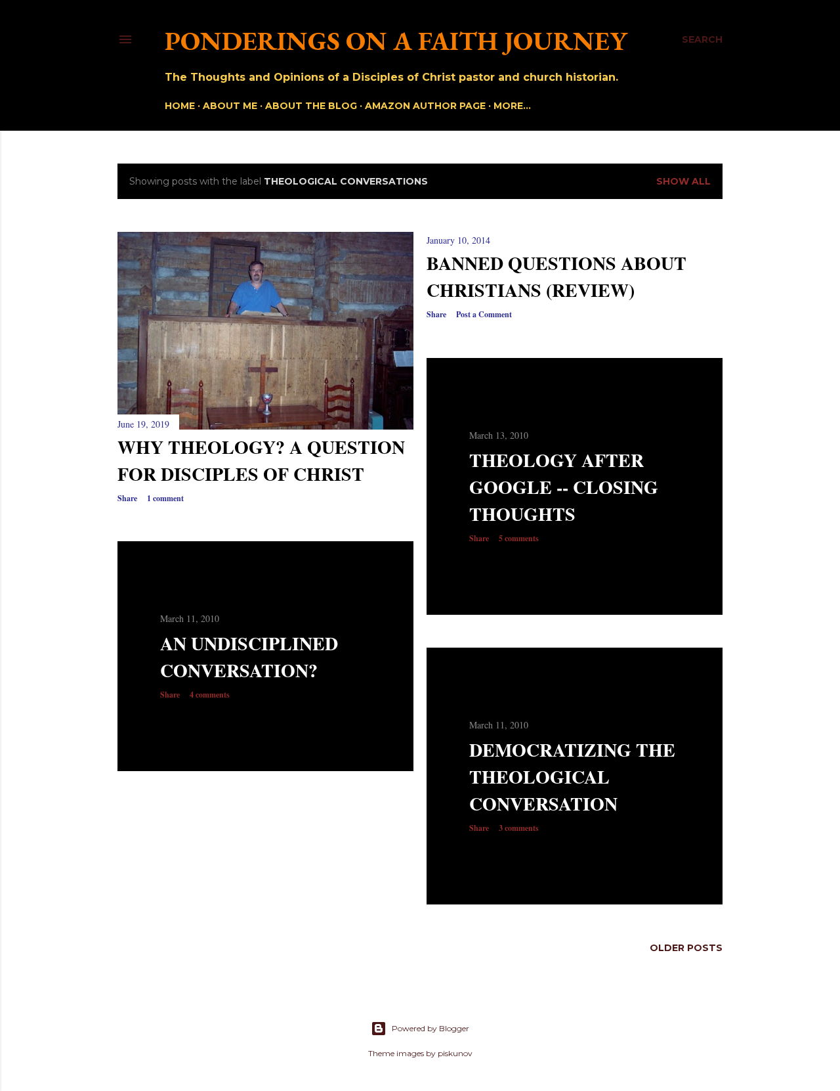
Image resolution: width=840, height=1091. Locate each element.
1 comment (165, 498)
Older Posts (686, 948)
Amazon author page (425, 106)
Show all (683, 181)
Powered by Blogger (430, 1028)
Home (180, 106)
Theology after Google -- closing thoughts (563, 487)
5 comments (519, 538)
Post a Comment (484, 314)
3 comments (519, 828)
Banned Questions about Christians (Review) (556, 276)
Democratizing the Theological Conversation (572, 776)
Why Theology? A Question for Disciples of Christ (261, 460)
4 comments (210, 694)
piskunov (455, 1053)
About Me (230, 106)
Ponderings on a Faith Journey (396, 41)
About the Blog (311, 106)
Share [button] (127, 498)
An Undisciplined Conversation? (249, 657)
